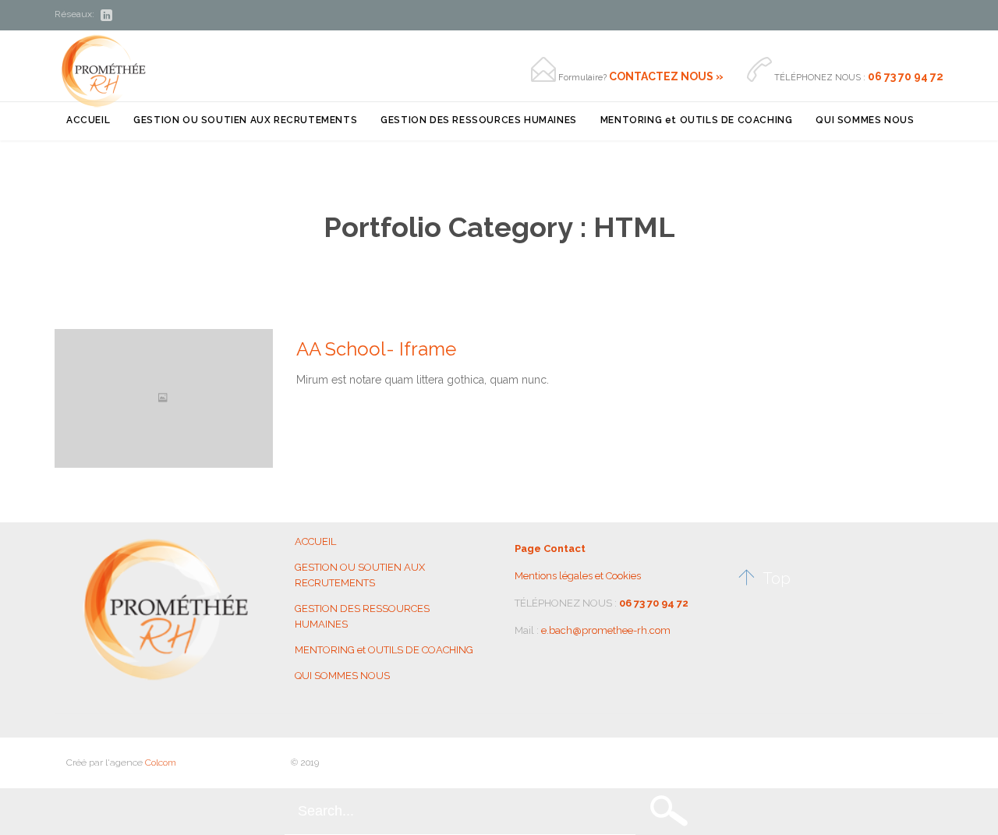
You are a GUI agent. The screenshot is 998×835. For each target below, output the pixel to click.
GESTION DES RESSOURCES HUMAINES (362, 616)
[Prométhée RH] (103, 70)
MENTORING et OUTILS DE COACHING (384, 650)
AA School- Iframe (376, 349)
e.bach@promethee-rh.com (606, 630)
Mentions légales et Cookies (578, 576)
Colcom (160, 762)
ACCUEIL (315, 541)
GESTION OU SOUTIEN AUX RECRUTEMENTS (360, 575)
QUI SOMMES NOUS (342, 675)
